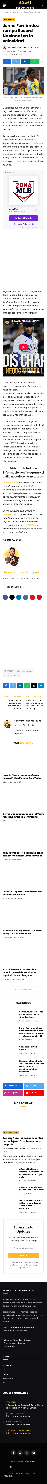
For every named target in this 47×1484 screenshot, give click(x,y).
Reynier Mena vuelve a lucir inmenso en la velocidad (15, 704)
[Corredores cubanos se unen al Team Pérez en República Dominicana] (23, 798)
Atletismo (9, 19)
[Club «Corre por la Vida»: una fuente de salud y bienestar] (23, 876)
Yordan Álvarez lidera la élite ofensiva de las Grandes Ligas (31, 1014)
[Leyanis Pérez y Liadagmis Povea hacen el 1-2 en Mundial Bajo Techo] (23, 760)
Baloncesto (8, 1378)
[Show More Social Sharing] (41, 61)
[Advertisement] (23, 260)
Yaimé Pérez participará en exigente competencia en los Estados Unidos (23, 854)
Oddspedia (31, 1461)
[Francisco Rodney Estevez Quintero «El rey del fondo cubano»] (23, 915)
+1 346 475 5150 (20, 1330)
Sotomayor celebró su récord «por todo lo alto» (31, 1188)
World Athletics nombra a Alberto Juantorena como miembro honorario (31, 1204)
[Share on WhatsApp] (34, 61)
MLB (4, 1369)
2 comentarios (26, 51)
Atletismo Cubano (25, 671)
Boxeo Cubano (11, 1132)
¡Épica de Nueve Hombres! (18, 1416)
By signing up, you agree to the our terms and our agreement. (24, 1265)
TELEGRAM (8, 514)
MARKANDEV (8, 1476)
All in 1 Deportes (11, 482)
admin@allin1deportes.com (21, 1327)
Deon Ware (10, 1402)
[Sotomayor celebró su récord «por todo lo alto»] (10, 1191)
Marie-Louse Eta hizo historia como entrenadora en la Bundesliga (34, 704)
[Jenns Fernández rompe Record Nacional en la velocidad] (23, 81)
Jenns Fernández (11, 675)
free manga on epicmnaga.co (18, 1430)
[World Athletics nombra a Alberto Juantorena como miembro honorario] (10, 1204)
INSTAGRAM (30, 525)
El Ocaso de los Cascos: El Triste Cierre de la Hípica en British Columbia (24, 1406)
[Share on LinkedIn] (25, 61)
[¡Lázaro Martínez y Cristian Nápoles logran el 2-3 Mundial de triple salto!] (10, 1173)
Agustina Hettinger (14, 1413)
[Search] (43, 6)
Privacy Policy (31, 1265)
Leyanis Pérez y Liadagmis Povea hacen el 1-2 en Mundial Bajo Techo (22, 777)
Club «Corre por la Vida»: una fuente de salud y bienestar (23, 893)
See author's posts (16, 586)
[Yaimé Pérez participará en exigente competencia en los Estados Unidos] (23, 837)
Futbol (5, 1374)
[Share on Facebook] (7, 61)
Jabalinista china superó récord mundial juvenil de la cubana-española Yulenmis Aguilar (20, 972)
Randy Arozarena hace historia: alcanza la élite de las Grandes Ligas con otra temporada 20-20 (31, 1032)
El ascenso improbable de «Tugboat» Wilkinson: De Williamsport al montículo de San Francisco (31, 1066)
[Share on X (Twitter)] (16, 61)
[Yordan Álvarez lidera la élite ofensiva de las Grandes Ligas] (10, 1015)
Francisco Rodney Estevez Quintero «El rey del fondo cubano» (22, 932)
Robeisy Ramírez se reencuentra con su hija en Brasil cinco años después (23, 1141)
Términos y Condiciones (14, 1343)
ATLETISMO (8, 671)
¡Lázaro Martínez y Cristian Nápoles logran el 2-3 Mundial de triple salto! (31, 1173)
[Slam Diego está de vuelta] (10, 1050)
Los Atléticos (8, 1365)
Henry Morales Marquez (21, 47)
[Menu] (4, 6)
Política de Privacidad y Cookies (17, 1340)
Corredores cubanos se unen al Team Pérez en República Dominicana (23, 815)
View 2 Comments (23, 989)
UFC (4, 1382)
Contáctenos (9, 1346)
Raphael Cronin (12, 1422)
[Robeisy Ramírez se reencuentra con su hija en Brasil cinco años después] (23, 1122)
